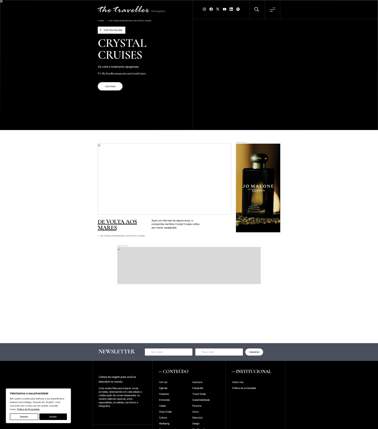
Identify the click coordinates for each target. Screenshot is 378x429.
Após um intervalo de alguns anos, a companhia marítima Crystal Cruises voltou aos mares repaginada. (175, 224)
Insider (162, 405)
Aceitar (53, 416)
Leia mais (110, 86)
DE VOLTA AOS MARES (117, 224)
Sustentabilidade (201, 399)
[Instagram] (204, 10)
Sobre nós (237, 382)
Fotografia (197, 388)
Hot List (163, 382)
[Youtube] (225, 10)
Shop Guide (165, 411)
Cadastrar (254, 352)
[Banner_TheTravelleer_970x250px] (189, 283)
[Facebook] (211, 10)
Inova (195, 411)
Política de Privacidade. (28, 409)
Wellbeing (164, 423)
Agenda (163, 388)
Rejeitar (24, 416)
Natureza (197, 417)
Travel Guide (199, 393)
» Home (101, 21)
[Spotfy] (238, 10)
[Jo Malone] (258, 231)
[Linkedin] (231, 10)
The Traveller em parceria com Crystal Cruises (124, 73)
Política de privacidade (244, 388)
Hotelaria (164, 393)
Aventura (197, 382)
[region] (38, 406)
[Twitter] (218, 10)
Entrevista (164, 399)
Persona (196, 405)
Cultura (163, 417)
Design (195, 423)
